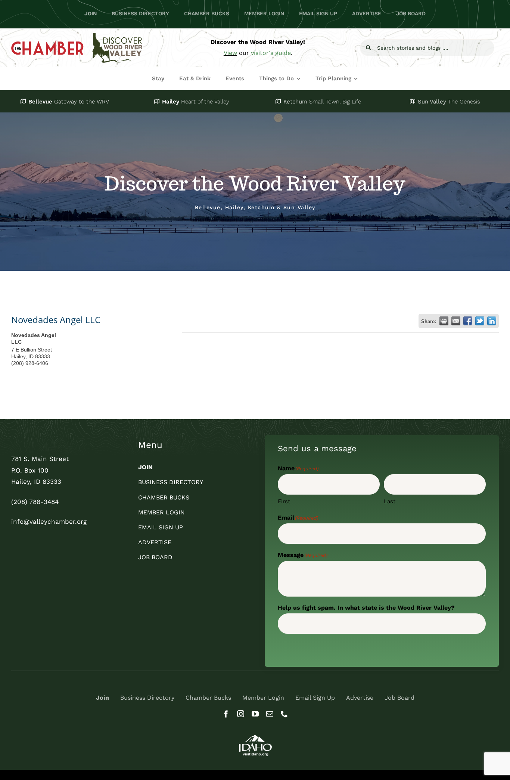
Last (389, 501)
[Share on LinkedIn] (491, 320)
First (284, 501)
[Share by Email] (455, 320)
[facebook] (226, 713)
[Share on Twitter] (479, 320)
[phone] (284, 713)
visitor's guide (271, 52)
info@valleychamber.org (49, 521)
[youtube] (255, 713)
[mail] (269, 713)
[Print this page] (443, 320)
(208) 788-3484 (35, 501)
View (230, 52)
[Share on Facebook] (467, 320)
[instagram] (240, 713)
